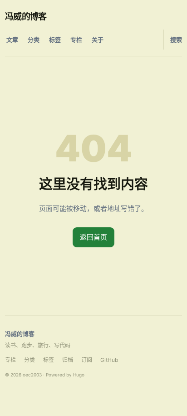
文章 (12, 39)
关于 (97, 39)
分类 (33, 39)
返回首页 (93, 237)
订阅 (86, 359)
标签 (55, 39)
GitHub (109, 359)
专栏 (76, 39)
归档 (67, 359)
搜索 (176, 39)
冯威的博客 (26, 16)
